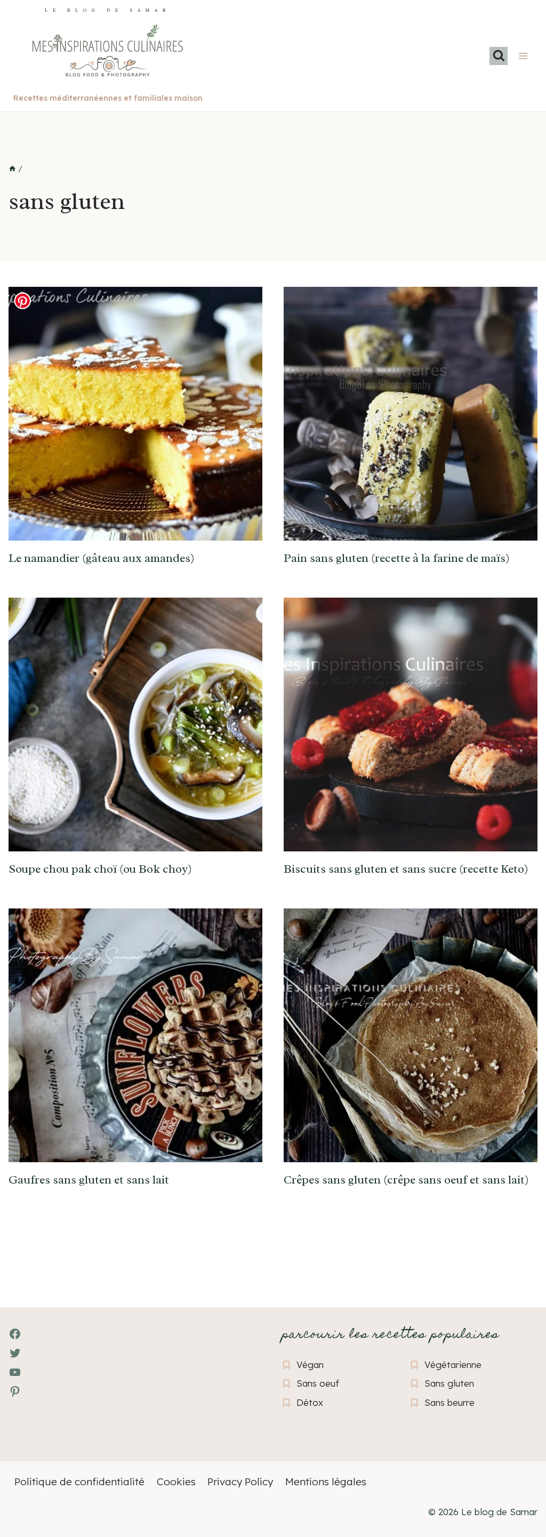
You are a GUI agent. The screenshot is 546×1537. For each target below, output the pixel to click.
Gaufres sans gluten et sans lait (89, 1179)
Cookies (176, 1481)
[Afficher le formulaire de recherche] (498, 56)
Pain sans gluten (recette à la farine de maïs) (397, 558)
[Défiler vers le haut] (27, 1471)
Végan (310, 1364)
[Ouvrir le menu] (523, 55)
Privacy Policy (240, 1481)
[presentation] (135, 414)
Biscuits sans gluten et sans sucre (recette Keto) (406, 869)
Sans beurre (449, 1402)
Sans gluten (449, 1383)
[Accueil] (12, 169)
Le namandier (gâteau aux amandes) (102, 558)
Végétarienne (452, 1364)
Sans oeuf (317, 1383)
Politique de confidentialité (79, 1481)
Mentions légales (325, 1481)
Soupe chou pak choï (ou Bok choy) (100, 869)
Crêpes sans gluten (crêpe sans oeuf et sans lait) (406, 1179)
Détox (309, 1402)
